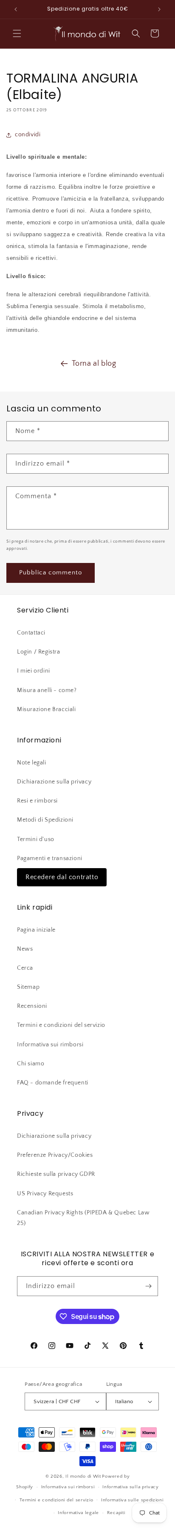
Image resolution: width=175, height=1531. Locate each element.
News (25, 949)
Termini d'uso (35, 839)
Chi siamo (30, 1063)
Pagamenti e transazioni (49, 858)
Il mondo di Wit (83, 1476)
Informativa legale (78, 1512)
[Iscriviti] (148, 1286)
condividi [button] (27, 134)
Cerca (25, 968)
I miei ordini (33, 671)
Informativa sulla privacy (130, 1487)
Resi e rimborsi (37, 800)
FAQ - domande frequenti (52, 1082)
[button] (17, 33)
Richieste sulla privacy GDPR (56, 1174)
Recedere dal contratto (61, 877)
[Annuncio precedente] (15, 9)
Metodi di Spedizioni (45, 820)
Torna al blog (94, 363)
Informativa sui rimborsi (50, 1044)
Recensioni (32, 1006)
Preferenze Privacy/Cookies (55, 1155)
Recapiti (116, 1512)
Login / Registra (38, 651)
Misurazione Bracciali (46, 709)
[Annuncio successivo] (159, 9)
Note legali (31, 762)
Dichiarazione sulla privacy (54, 781)
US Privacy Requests (45, 1193)
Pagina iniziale (36, 930)
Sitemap (28, 987)
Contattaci (31, 632)
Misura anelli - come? (47, 690)
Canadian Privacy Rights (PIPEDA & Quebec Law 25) (83, 1218)
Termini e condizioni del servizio (61, 1025)
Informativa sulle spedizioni (132, 1500)
